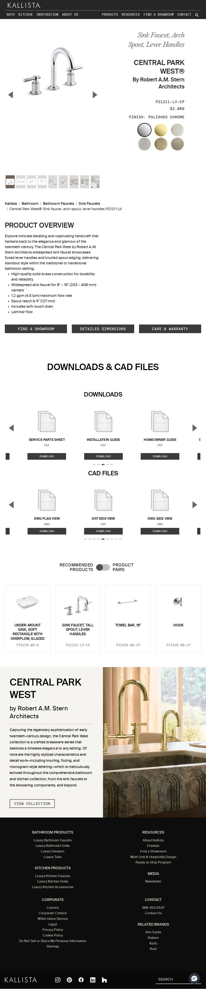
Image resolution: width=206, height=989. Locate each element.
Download (47, 456)
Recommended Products (76, 567)
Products (110, 14)
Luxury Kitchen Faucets (52, 876)
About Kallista (153, 840)
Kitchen (25, 14)
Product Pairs (123, 567)
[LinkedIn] (92, 980)
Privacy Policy (52, 930)
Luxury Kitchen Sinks (52, 881)
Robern (153, 938)
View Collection (32, 803)
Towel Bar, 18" (128, 625)
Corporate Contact (53, 913)
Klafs (153, 943)
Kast (153, 949)
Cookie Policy (53, 935)
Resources (131, 14)
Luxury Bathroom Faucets (53, 840)
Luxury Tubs (53, 857)
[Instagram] (57, 980)
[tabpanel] (103, 616)
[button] (194, 978)
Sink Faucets (89, 204)
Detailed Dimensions (103, 329)
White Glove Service (53, 919)
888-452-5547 (153, 908)
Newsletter (153, 881)
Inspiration (47, 14)
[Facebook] (81, 979)
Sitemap (52, 946)
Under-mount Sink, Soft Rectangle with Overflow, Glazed (28, 632)
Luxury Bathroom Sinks (53, 846)
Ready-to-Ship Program (153, 862)
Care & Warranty (170, 329)
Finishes (153, 846)
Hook (178, 625)
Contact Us (153, 913)
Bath (11, 14)
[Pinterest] (69, 980)
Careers (53, 908)
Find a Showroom (158, 14)
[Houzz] (104, 980)
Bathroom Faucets (58, 204)
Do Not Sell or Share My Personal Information (53, 941)
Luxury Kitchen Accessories (52, 887)
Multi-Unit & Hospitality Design (153, 857)
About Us (70, 14)
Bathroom (30, 204)
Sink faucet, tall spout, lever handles (78, 630)
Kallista (11, 204)
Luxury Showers (52, 851)
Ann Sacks (153, 932)
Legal (52, 924)
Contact (184, 14)
